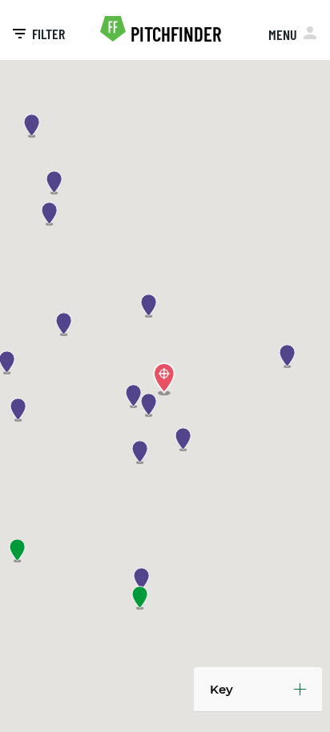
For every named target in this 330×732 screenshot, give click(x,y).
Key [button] (221, 689)
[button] (134, 396)
